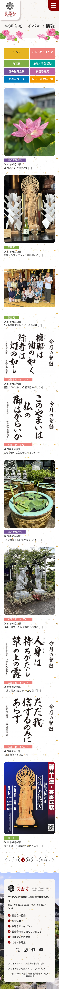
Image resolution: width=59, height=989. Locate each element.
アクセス (41, 968)
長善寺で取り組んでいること (27, 931)
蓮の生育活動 (16, 71)
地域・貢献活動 (42, 63)
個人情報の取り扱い (36, 963)
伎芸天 (16, 63)
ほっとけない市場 (42, 79)
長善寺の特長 (19, 915)
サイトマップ (16, 963)
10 (40, 860)
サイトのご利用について (21, 968)
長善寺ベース (16, 79)
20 (45, 860)
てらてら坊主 (19, 942)
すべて (16, 52)
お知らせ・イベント (42, 54)
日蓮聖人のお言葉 (21, 937)
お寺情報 (16, 920)
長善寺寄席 (42, 71)
